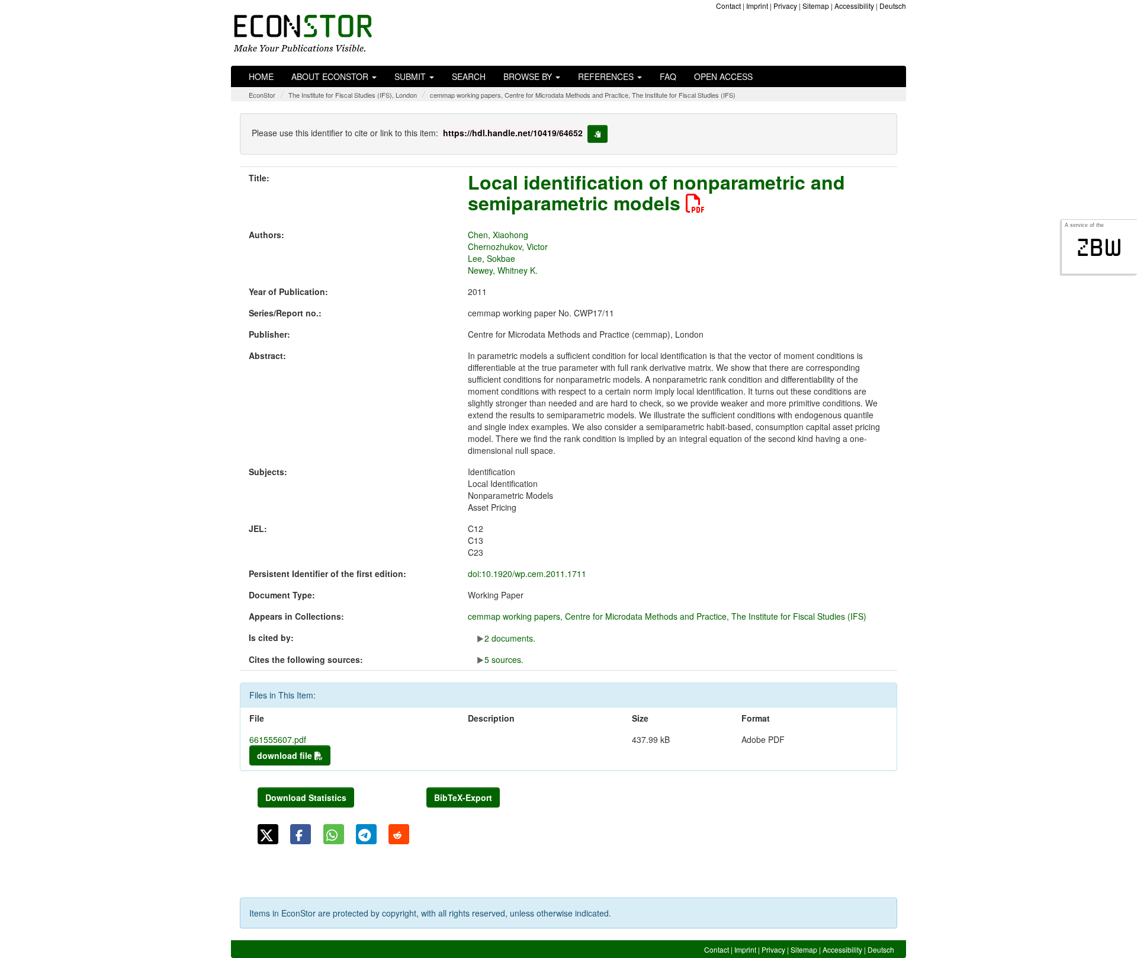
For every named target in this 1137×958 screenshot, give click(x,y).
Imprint (757, 6)
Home (261, 76)
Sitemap (815, 6)
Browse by (528, 76)
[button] (268, 834)
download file (285, 755)
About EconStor (331, 76)
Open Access (723, 76)
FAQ (668, 76)
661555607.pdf (277, 739)
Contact (728, 6)
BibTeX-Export (463, 797)
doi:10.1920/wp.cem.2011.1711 (527, 573)
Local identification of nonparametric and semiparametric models (656, 192)
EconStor (262, 95)
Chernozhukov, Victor (508, 246)
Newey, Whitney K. (503, 270)
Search (469, 76)
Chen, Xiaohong (498, 235)
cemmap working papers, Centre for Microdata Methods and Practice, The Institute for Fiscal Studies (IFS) (582, 95)
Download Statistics (305, 797)
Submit (411, 76)
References (607, 76)
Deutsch (892, 6)
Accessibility (854, 6)
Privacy (785, 6)
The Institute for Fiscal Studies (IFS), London (352, 95)
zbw (1099, 247)
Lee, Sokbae (491, 258)
